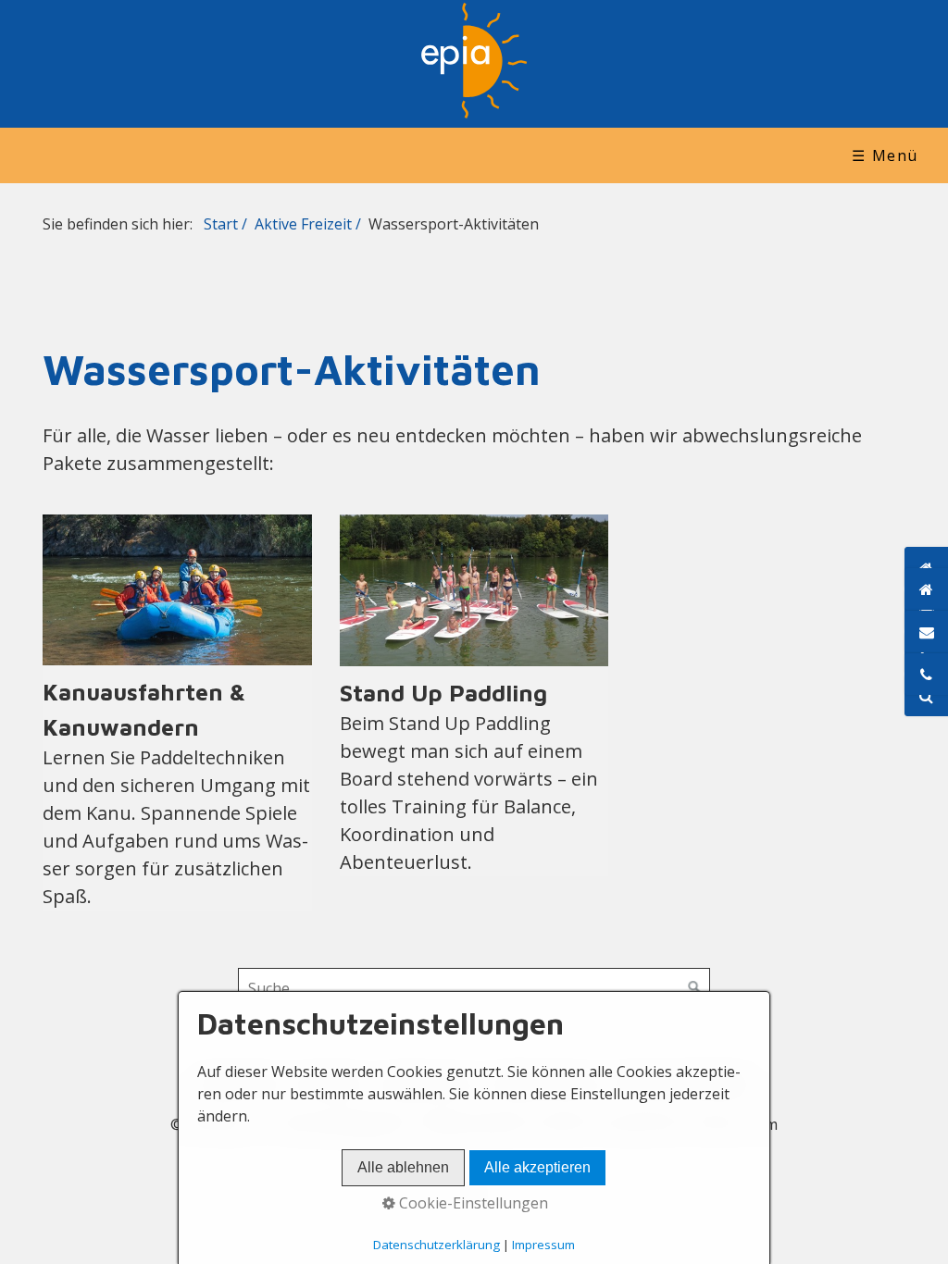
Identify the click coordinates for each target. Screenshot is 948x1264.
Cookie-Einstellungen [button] (471, 1203)
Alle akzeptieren (537, 1167)
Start (221, 224)
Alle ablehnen (403, 1167)
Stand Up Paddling (474, 695)
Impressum (543, 1244)
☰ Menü (885, 155)
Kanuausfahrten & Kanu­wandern (177, 712)
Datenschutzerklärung (436, 1244)
